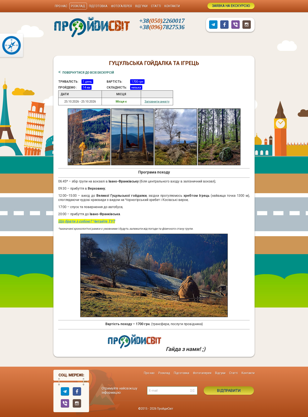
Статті (156, 6)
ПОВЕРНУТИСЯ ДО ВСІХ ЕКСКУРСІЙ (88, 72)
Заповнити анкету (157, 101)
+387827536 (162, 26)
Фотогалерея (121, 6)
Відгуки (141, 6)
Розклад (78, 6)
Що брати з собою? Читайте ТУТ (86, 221)
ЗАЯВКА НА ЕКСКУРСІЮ (231, 6)
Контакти (172, 6)
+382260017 (162, 20)
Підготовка (98, 6)
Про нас (61, 6)
